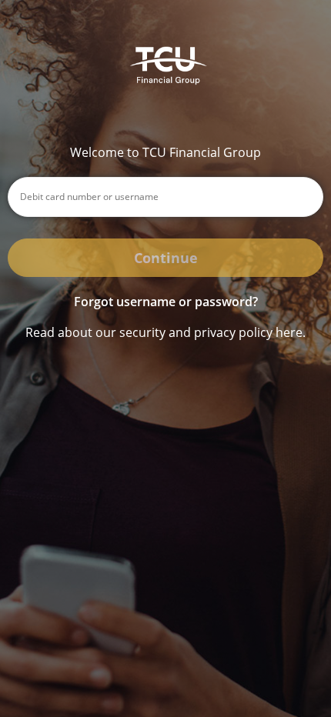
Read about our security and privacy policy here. (165, 332)
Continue (166, 257)
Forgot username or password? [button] (166, 301)
